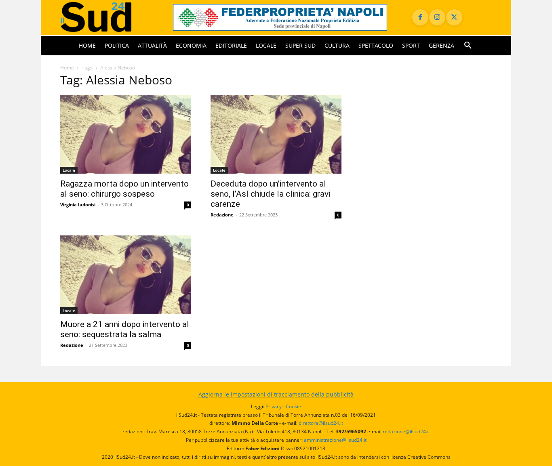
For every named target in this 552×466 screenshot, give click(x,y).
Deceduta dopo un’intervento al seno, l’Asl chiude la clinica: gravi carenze (270, 194)
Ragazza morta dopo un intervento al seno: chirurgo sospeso (124, 189)
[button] (468, 45)
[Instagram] (437, 17)
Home (67, 67)
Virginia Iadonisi (77, 205)
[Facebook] (420, 17)
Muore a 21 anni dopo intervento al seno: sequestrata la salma (124, 329)
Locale (69, 170)
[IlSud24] (107, 17)
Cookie (293, 406)
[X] (454, 17)
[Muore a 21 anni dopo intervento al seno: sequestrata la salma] (125, 274)
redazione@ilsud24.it (406, 431)
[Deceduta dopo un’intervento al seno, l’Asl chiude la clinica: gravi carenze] (276, 134)
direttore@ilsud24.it (321, 423)
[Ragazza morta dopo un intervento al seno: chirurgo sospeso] (125, 134)
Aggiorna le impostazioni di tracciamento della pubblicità (276, 394)
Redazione (222, 215)
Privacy (273, 406)
